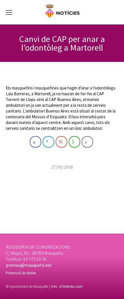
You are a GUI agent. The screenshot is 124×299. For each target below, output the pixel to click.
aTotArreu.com (70, 286)
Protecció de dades (21, 273)
